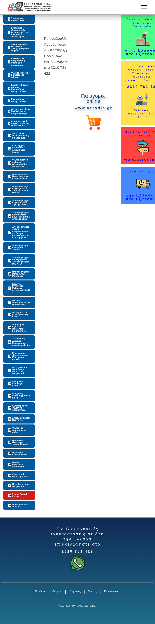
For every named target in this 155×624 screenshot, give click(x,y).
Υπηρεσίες (75, 591)
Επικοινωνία (111, 591)
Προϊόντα (40, 591)
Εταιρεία (57, 591)
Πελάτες (92, 591)
